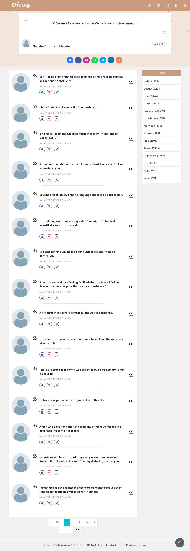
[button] (149, 5)
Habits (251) (151, 80)
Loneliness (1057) (154, 118)
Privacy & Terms (136, 545)
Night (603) (151, 170)
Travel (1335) (152, 147)
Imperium (64, 545)
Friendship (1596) (154, 110)
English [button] (95, 545)
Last (87, 522)
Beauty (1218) (152, 88)
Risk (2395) (150, 140)
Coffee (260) (151, 103)
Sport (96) (150, 177)
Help (121, 545)
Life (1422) (150, 162)
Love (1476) (151, 95)
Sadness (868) (152, 133)
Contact (111, 545)
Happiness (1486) (154, 155)
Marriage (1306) (153, 125)
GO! (78, 529)
